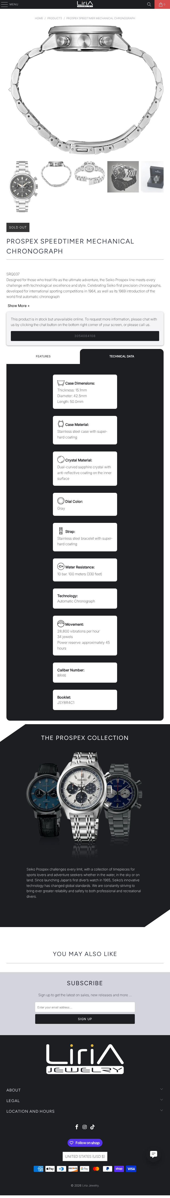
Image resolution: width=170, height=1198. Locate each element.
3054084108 (85, 336)
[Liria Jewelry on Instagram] (84, 1127)
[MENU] (2, 4)
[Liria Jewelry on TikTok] (92, 1127)
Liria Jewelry (90, 1185)
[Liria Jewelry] (85, 4)
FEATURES (43, 356)
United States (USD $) (85, 1156)
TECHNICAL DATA (121, 356)
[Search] (149, 4)
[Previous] (9, 90)
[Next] (160, 90)
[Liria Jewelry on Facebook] (76, 1127)
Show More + (19, 305)
